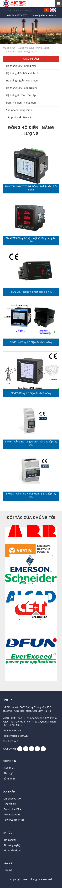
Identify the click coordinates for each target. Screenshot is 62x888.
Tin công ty (10, 839)
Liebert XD (10, 803)
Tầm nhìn (9, 778)
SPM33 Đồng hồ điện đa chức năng (31, 393)
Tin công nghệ (12, 845)
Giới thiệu (9, 768)
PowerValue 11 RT (14, 819)
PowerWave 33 (12, 814)
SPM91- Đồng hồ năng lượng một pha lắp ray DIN (31, 443)
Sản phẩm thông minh (19, 110)
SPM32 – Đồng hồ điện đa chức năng (31, 342)
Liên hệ (8, 870)
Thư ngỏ (8, 773)
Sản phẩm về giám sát (19, 117)
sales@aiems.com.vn (44, 15)
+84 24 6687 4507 (17, 15)
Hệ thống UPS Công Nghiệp (22, 88)
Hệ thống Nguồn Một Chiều (22, 80)
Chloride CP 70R (13, 798)
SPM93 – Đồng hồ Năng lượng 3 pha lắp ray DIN (31, 495)
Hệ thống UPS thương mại (21, 65)
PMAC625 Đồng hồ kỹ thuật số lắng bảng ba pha (31, 240)
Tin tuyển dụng (12, 850)
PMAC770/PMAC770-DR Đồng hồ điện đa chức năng (31, 188)
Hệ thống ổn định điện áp (21, 95)
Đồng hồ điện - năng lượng (21, 102)
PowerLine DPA (12, 809)
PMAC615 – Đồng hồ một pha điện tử (31, 291)
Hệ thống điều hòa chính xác (22, 73)
